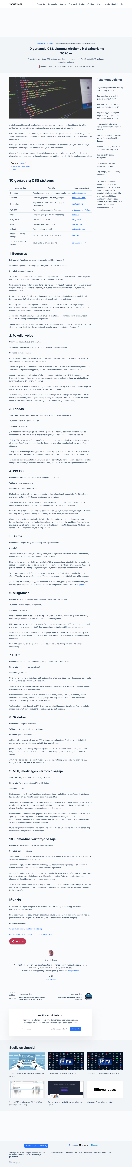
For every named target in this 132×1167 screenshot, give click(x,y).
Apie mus (78, 1152)
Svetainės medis (100, 1152)
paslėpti (22, 163)
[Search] (122, 4)
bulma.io (75, 215)
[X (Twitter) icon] (51, 976)
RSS (109, 1152)
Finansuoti (73, 4)
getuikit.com (77, 224)
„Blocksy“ (20, 1155)
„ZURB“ (12, 440)
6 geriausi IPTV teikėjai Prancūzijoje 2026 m (104, 1073)
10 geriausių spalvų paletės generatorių (25, 929)
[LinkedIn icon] (49, 976)
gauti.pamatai (78, 204)
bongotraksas (73, 971)
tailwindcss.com (78, 198)
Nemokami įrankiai (111, 4)
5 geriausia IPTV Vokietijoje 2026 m (62, 1073)
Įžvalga (82, 4)
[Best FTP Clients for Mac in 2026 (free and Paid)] (27, 1089)
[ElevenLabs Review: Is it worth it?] (105, 1089)
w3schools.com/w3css (81, 210)
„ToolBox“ (90, 4)
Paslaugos (88, 1152)
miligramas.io (77, 220)
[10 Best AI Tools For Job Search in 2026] (27, 1061)
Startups (63, 4)
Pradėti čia (41, 4)
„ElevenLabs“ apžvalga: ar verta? (100, 1102)
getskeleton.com (79, 229)
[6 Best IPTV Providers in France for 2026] (105, 1061)
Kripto (99, 4)
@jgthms (82, 585)
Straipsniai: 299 (51, 979)
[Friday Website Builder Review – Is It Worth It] (66, 1089)
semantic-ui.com (79, 243)
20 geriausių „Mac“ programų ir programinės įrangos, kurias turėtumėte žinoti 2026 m (109, 116)
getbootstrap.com (79, 193)
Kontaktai (69, 1152)
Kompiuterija (52, 4)
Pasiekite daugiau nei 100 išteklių (36, 1146)
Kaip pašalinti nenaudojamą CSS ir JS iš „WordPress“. (31, 934)
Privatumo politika (57, 1152)
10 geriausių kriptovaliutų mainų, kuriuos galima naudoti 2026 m (109, 127)
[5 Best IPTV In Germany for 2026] (66, 1061)
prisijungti (75, 1029)
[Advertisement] (66, 22)
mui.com (75, 235)
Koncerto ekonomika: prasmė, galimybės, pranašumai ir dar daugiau (109, 138)
